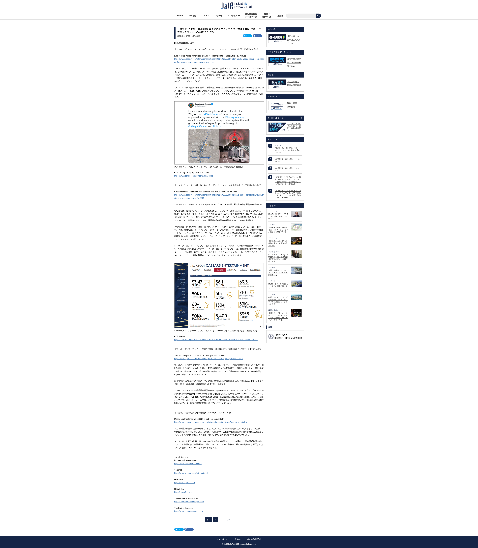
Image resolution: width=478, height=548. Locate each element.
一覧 (300, 118)
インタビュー (234, 16)
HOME (180, 16)
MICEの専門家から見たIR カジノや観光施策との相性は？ (279, 216)
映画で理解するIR (267, 15)
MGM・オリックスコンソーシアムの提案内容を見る (278, 286)
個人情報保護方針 (254, 539)
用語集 (280, 16)
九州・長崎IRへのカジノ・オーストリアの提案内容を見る (278, 272)
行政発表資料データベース (251, 15)
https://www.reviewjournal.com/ (188, 464)
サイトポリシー (223, 539)
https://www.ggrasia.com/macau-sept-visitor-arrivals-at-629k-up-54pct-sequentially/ (210, 422)
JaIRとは (192, 16)
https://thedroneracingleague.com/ (189, 502)
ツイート (248, 35)
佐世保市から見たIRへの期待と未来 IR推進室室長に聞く (278, 243)
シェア (258, 35)
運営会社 (238, 539)
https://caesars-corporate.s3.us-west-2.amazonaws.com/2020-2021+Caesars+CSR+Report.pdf (216, 340)
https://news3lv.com (182, 492)
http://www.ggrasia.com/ (184, 483)
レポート (219, 16)
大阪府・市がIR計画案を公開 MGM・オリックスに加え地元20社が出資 (287, 150)
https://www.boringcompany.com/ (188, 511)
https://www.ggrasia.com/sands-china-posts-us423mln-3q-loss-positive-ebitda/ (208, 359)
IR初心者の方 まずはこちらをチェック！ (294, 39)
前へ (208, 520)
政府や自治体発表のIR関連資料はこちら (294, 62)
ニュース (205, 16)
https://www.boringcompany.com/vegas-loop (193, 176)
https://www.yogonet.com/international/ (191, 473)
